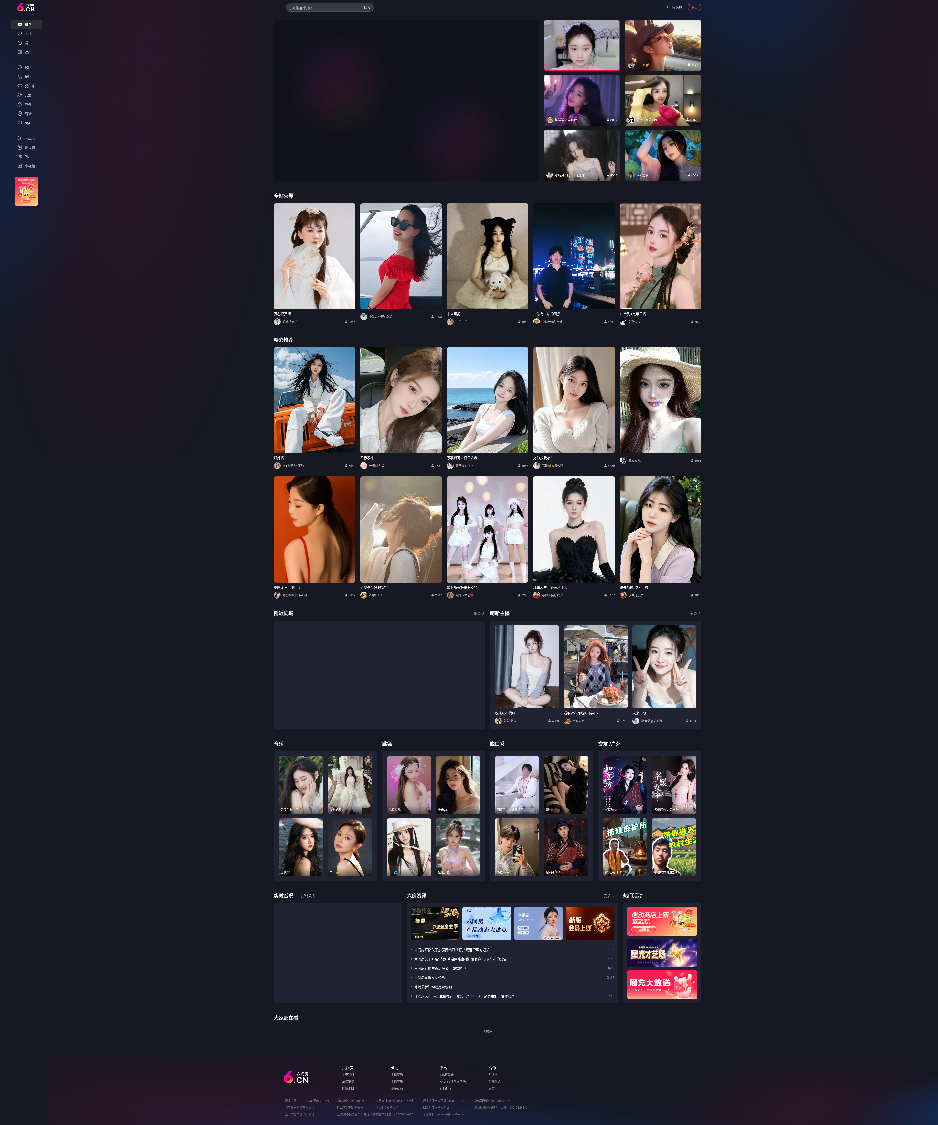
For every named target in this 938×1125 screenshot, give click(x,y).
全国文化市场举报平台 (299, 1114)
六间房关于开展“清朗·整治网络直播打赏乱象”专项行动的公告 (460, 958)
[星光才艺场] (662, 953)
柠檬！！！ (376, 595)
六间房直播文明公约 (429, 977)
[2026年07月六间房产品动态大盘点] (486, 923)
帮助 (394, 1067)
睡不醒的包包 (464, 465)
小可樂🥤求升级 (651, 721)
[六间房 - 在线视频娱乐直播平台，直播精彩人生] (25, 7)
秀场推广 (495, 1074)
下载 (443, 1067)
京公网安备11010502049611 (493, 1100)
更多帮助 (397, 1088)
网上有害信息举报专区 (351, 1107)
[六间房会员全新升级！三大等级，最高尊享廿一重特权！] (590, 923)
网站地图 (348, 1088)
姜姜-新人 (510, 721)
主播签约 (397, 1074)
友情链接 (348, 1081)
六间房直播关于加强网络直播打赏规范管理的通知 (452, 949)
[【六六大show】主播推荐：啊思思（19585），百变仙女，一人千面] (538, 923)
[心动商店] (662, 921)
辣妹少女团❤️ (465, 595)
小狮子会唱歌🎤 (552, 595)
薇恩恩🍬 (635, 460)
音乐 (279, 743)
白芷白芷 (461, 322)
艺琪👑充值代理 (552, 465)
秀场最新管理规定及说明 (433, 986)
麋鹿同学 (578, 721)
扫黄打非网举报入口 (436, 1107)
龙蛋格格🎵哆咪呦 (295, 595)
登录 (694, 7)
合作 (492, 1067)
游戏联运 (495, 1081)
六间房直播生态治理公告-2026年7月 (442, 968)
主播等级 (397, 1081)
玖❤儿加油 (636, 595)
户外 (616, 743)
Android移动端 (449, 1081)
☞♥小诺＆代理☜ (294, 465)
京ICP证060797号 (317, 1100)
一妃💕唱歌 (376, 465)
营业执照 (291, 1100)
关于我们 (348, 1074)
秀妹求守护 (290, 322)
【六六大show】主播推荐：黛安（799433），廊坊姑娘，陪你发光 (464, 996)
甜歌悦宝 (634, 322)
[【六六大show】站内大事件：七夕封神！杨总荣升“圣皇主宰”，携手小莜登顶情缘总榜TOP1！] (435, 923)
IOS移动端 (447, 1074)
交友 (603, 743)
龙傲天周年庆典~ (553, 322)
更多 (477, 613)
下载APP (677, 7)
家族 (492, 1088)
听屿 (463, 1081)
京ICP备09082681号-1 (352, 1100)
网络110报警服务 (387, 1107)
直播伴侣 (446, 1088)
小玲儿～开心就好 (381, 316)
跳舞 (387, 743)
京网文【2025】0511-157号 (394, 1100)
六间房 (347, 1067)
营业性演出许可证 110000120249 (445, 1100)
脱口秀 (497, 743)
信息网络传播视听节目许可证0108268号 (500, 1107)
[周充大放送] (662, 984)
